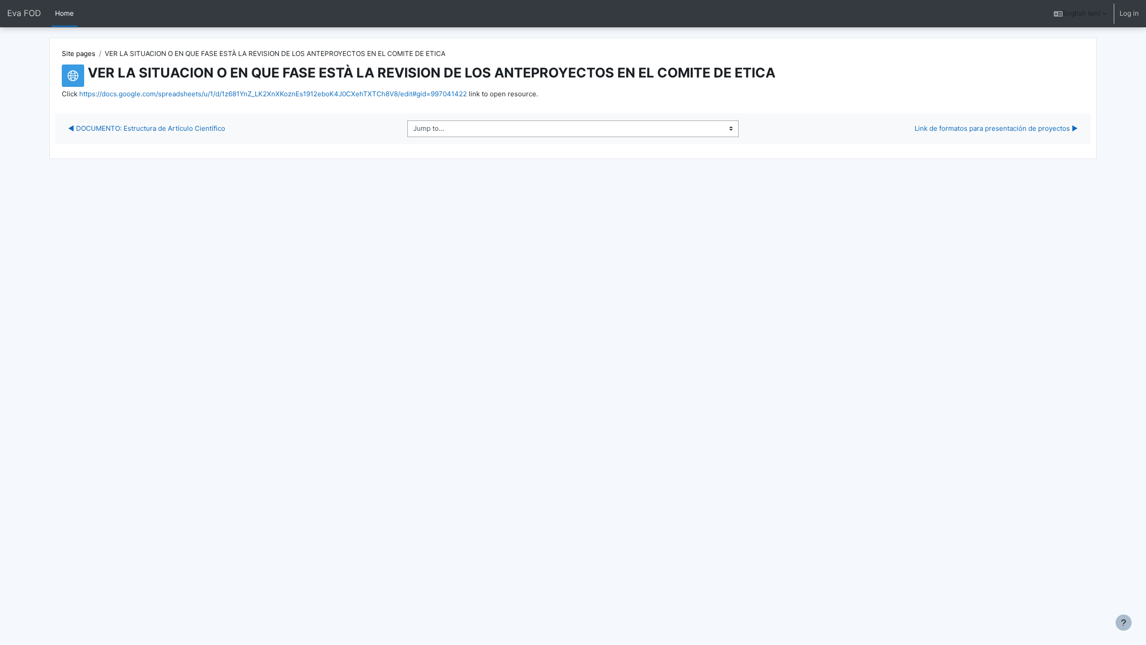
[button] (1080, 13)
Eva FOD (24, 13)
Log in (1129, 13)
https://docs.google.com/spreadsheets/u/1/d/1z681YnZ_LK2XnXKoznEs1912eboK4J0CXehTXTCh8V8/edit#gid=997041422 (273, 94)
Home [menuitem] (64, 13)
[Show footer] (1124, 623)
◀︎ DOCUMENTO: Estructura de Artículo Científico (146, 128)
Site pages (78, 53)
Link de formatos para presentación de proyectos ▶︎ (996, 128)
